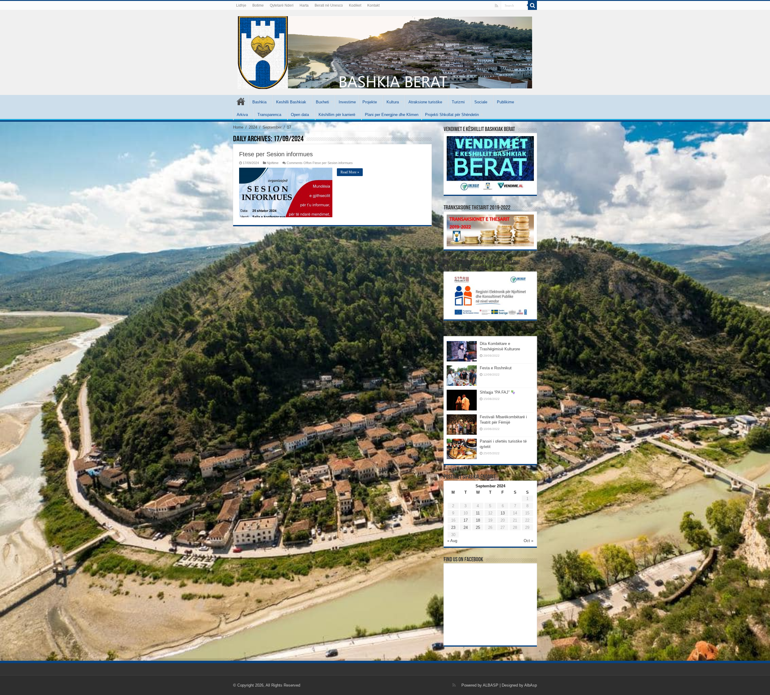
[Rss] (496, 5)
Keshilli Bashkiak (291, 102)
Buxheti (322, 102)
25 (478, 527)
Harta (304, 5)
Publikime (505, 102)
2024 (253, 127)
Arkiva (242, 114)
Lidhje (241, 5)
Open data (300, 114)
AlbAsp (530, 685)
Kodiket (355, 5)
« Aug (452, 540)
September (272, 127)
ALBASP (490, 685)
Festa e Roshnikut (496, 368)
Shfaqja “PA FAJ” (495, 392)
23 (453, 527)
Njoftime (273, 163)
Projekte (369, 102)
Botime (258, 5)
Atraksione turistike (425, 102)
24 (466, 527)
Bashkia (259, 102)
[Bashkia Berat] (385, 51)
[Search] (532, 5)
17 (466, 520)
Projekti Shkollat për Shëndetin (452, 114)
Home (238, 127)
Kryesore (241, 101)
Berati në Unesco (329, 5)
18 (478, 520)
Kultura (393, 102)
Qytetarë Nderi (282, 5)
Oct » (528, 540)
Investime (347, 102)
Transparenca (269, 114)
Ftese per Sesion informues (276, 154)
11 (478, 513)
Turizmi (458, 102)
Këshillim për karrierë (337, 114)
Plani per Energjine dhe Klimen (391, 114)
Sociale (480, 102)
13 (502, 513)
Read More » (349, 172)
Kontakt (373, 5)
